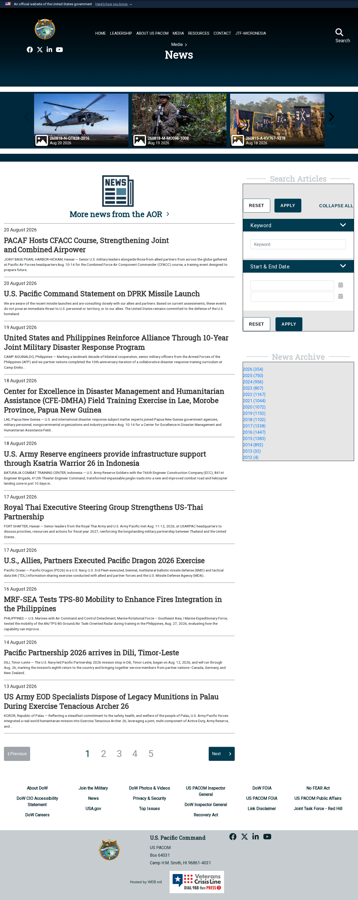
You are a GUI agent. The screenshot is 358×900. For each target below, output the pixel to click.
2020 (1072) (254, 407)
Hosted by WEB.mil (146, 882)
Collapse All (336, 206)
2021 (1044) (254, 400)
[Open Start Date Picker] (341, 285)
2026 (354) (253, 369)
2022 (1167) (254, 394)
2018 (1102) (254, 419)
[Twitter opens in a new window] (40, 50)
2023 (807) (253, 388)
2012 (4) (250, 457)
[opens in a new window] (30, 50)
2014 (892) (253, 444)
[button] (114, 4)
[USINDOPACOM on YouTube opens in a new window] (59, 50)
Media (177, 44)
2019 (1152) (254, 413)
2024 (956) (253, 381)
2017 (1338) (254, 425)
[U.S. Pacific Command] (45, 29)
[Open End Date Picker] (341, 296)
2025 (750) (253, 375)
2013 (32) (252, 451)
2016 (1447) (254, 432)
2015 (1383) (254, 438)
